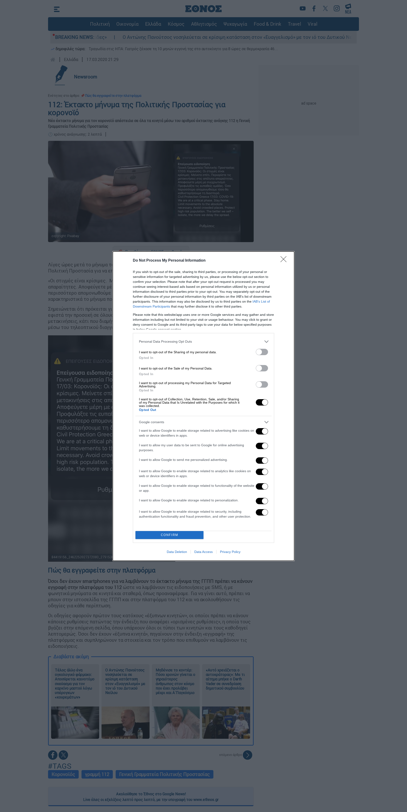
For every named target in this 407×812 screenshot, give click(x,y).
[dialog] (203, 406)
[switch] (262, 352)
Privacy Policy (230, 552)
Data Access (203, 552)
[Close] (285, 260)
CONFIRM (169, 535)
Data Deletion (177, 552)
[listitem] (203, 341)
